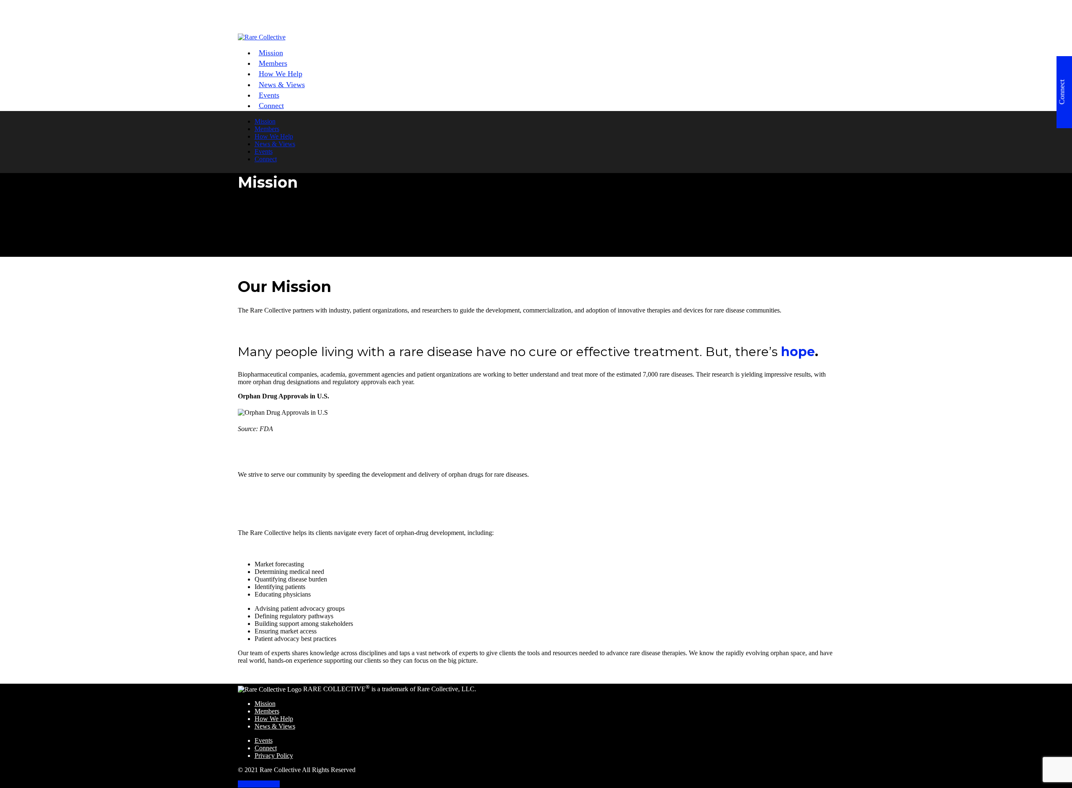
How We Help (274, 136)
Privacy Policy (274, 755)
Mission (265, 121)
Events (264, 151)
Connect (271, 105)
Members (267, 128)
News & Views (282, 84)
